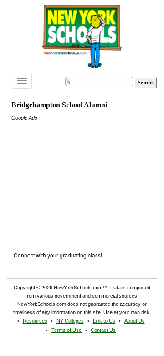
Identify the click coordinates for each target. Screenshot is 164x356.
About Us (134, 321)
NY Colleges (70, 321)
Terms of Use (66, 330)
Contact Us (103, 330)
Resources (35, 321)
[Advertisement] (79, 179)
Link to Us (104, 321)
